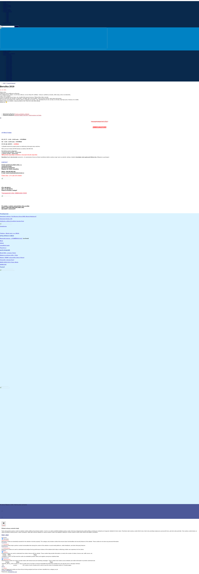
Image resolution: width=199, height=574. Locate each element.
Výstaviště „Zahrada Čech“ (7, 259)
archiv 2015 (9, 67)
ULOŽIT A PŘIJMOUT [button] (7, 570)
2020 (7, 20)
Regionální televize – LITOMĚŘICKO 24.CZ (11, 238)
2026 (7, 13)
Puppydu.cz (3, 247)
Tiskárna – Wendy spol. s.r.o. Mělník (9, 233)
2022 (7, 17)
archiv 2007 (9, 77)
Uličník (2, 243)
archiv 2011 (9, 72)
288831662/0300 (99, 127)
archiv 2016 (9, 66)
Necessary (6, 539)
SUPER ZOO (3, 264)
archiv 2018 (9, 63)
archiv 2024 (9, 56)
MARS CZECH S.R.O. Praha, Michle (9, 262)
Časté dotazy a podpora (9, 53)
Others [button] (3, 566)
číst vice (5, 535)
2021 (7, 19)
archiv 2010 (9, 73)
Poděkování (6, 52)
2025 (7, 14)
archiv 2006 (9, 78)
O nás (4, 3)
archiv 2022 (9, 58)
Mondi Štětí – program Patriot (8, 253)
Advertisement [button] (5, 557)
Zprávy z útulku (7, 51)
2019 (7, 21)
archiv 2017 (9, 64)
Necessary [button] (4, 537)
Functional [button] (4, 542)
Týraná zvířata (6, 9)
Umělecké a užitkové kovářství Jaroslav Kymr (12, 221)
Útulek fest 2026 (7, 22)
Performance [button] (5, 546)
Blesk (1, 240)
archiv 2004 (9, 81)
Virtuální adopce (7, 10)
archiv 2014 (9, 68)
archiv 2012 (9, 71)
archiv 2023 (9, 57)
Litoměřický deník (4, 245)
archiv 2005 (9, 79)
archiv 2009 (9, 74)
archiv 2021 (9, 59)
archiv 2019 (9, 62)
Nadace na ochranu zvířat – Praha (9, 255)
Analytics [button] (4, 550)
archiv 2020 (9, 61)
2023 (7, 16)
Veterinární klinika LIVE (6, 218)
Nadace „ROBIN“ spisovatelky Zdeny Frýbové (12, 257)
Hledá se (5, 8)
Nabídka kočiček (7, 6)
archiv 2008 (9, 76)
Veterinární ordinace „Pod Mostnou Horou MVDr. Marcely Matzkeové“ (18, 216)
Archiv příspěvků (7, 54)
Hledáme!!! (5, 4)
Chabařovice (3, 226)
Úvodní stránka (7, 1)
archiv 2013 (9, 69)
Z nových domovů (7, 11)
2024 (7, 15)
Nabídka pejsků (7, 5)
